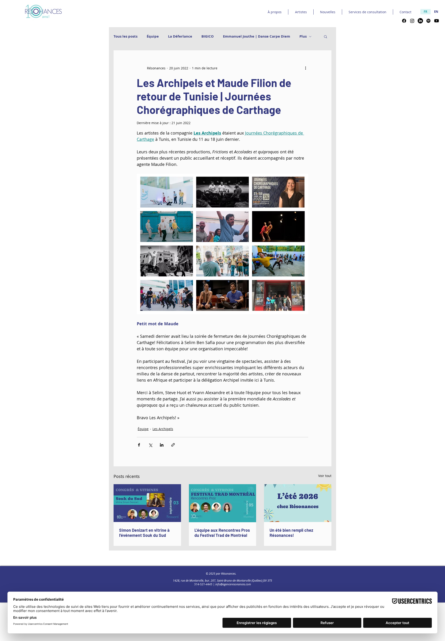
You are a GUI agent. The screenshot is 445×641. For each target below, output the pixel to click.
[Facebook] (404, 20)
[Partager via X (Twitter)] (150, 445)
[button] (325, 36)
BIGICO (207, 36)
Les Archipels (163, 429)
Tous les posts (125, 36)
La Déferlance (180, 36)
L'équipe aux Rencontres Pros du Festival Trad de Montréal (222, 533)
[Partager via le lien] (173, 445)
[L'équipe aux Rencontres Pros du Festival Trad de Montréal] (222, 503)
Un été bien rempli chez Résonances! (291, 533)
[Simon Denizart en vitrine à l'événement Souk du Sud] (147, 503)
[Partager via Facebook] (139, 445)
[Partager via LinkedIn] (161, 445)
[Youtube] (436, 20)
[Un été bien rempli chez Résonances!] (297, 503)
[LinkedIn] (420, 20)
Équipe (153, 36)
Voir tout (324, 476)
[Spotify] (428, 20)
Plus (303, 36)
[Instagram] (412, 20)
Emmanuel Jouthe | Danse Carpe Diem (256, 36)
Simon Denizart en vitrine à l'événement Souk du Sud (144, 533)
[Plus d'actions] (305, 68)
